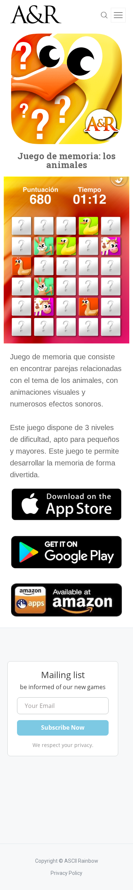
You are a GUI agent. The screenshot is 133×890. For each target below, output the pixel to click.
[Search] (104, 15)
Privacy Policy (66, 873)
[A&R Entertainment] (35, 15)
